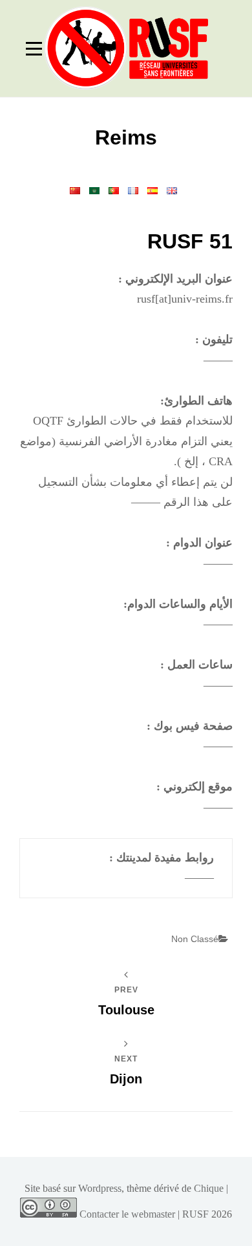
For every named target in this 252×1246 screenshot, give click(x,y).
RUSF (195, 1214)
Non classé (194, 939)
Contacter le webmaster (127, 1214)
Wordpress (99, 1188)
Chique (209, 1188)
